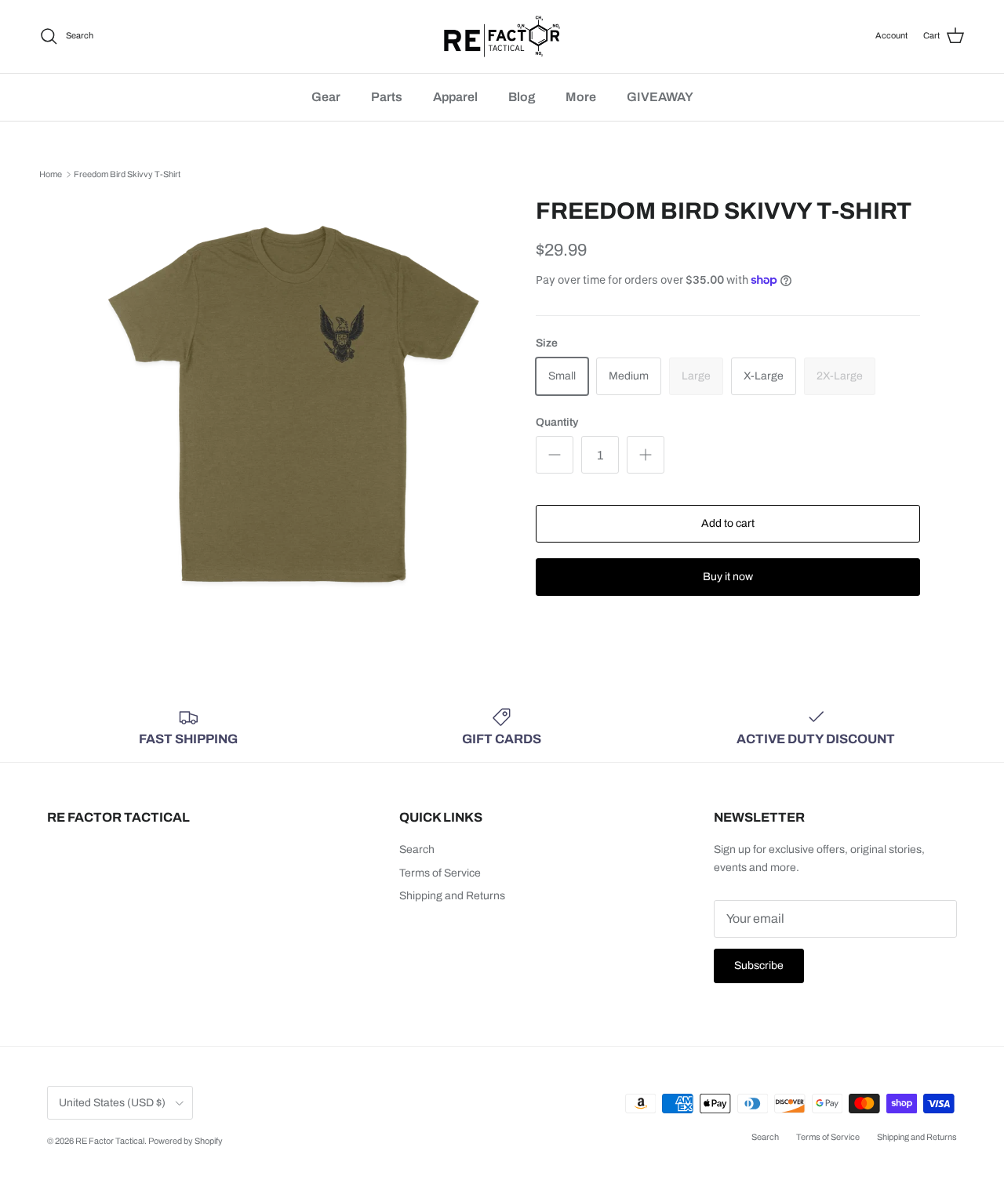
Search (417, 849)
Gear (325, 96)
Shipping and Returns (452, 896)
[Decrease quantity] (554, 455)
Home (50, 174)
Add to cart (728, 523)
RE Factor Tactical (109, 1140)
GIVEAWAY (660, 96)
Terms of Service (440, 873)
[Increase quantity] (645, 455)
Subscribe (759, 965)
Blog (521, 96)
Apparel (455, 96)
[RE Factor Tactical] (502, 36)
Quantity (557, 422)
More (581, 96)
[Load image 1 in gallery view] (293, 405)
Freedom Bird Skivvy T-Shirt (127, 174)
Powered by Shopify (185, 1140)
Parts (386, 96)
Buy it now (728, 577)
